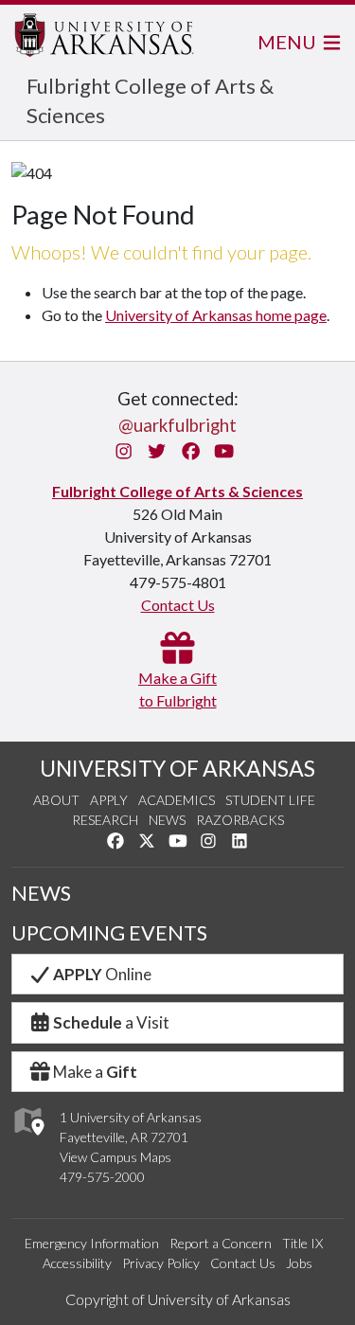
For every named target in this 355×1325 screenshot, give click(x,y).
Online (102, 974)
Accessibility (77, 1263)
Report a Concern (220, 1243)
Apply (109, 800)
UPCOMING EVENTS (109, 933)
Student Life (270, 800)
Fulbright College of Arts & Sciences (177, 491)
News (167, 820)
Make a (95, 1072)
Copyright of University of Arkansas (178, 1299)
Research (105, 820)
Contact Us (178, 605)
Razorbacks (240, 820)
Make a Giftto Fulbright (177, 689)
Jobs (299, 1263)
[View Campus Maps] (27, 1141)
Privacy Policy (161, 1263)
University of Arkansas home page (216, 315)
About (56, 800)
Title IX (302, 1243)
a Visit (111, 1022)
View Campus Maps (115, 1157)
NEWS (41, 893)
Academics (176, 800)
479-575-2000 (102, 1177)
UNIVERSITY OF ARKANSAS (177, 768)
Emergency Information (92, 1243)
